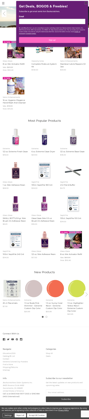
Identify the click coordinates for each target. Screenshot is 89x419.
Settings (8, 415)
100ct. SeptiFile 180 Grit (42, 185)
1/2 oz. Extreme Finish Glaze (15, 151)
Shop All (49, 353)
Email (21, 16)
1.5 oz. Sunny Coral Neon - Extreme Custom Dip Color (54, 305)
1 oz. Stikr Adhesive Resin (14, 185)
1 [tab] (43, 317)
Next (86, 294)
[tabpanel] (12, 294)
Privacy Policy (63, 410)
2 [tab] (46, 317)
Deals (48, 356)
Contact (6, 359)
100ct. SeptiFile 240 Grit (13, 254)
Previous (4, 13)
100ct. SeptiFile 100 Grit (70, 218)
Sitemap (6, 370)
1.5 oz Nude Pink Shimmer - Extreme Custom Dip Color (33, 305)
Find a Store (8, 364)
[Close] (86, 3)
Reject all (20, 415)
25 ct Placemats (10, 303)
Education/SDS (9, 353)
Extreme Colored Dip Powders (15, 362)
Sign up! (52, 40)
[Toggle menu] (3, 3)
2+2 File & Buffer (67, 185)
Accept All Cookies (37, 415)
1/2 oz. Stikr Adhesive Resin (44, 254)
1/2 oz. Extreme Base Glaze (72, 151)
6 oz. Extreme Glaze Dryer (43, 151)
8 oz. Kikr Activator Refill (14, 64)
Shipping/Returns (10, 367)
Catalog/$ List (9, 356)
